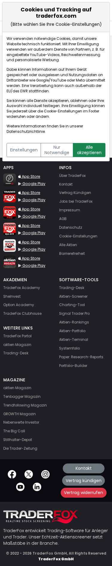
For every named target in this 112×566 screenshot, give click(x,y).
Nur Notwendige (57, 150)
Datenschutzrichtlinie (26, 131)
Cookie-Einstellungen (63, 111)
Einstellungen (24, 150)
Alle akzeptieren (89, 150)
